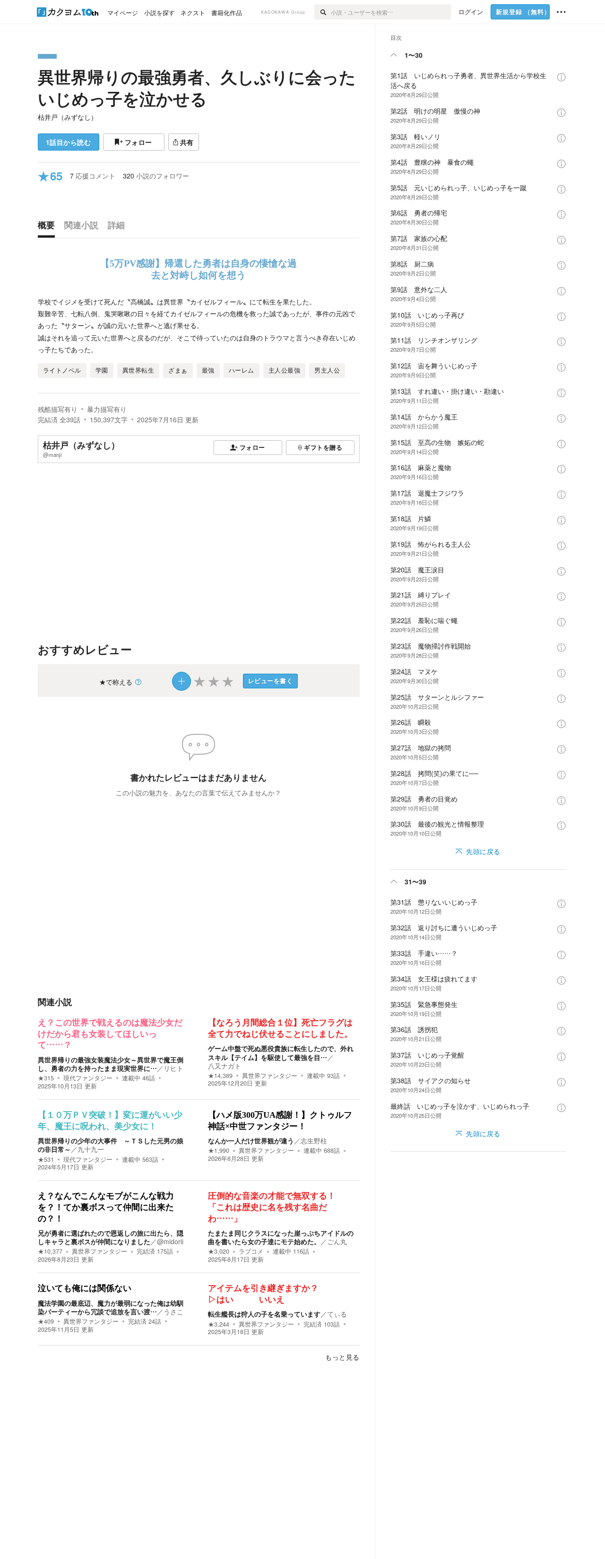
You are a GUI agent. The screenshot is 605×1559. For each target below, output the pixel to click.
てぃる (337, 1313)
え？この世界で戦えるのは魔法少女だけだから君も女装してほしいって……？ (110, 1034)
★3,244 (218, 1324)
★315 (46, 1078)
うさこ (173, 1311)
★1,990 (218, 1150)
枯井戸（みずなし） (67, 117)
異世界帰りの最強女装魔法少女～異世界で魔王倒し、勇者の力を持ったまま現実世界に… (110, 1064)
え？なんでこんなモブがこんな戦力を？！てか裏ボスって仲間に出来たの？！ (106, 1207)
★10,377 (50, 1251)
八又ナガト (224, 1065)
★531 (46, 1159)
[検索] (322, 11)
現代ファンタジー (87, 1078)
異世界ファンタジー (269, 1075)
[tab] (49, 227)
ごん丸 (337, 1241)
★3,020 (218, 1251)
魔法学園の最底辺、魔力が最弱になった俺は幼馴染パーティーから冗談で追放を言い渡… (110, 1307)
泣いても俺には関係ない (84, 1288)
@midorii (170, 1241)
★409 (46, 1321)
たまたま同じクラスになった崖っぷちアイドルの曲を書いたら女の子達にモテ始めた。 (281, 1237)
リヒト (173, 1068)
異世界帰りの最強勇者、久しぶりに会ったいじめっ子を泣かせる (197, 87)
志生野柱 (314, 1140)
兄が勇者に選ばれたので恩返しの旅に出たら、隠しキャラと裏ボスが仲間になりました (110, 1237)
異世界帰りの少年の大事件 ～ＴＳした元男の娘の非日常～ (110, 1145)
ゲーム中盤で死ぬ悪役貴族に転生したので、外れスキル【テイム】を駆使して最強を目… (281, 1052)
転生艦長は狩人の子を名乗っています (264, 1313)
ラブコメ (251, 1251)
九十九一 (91, 1149)
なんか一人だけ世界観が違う (251, 1140)
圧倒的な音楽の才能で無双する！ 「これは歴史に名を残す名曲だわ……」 (276, 1207)
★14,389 (220, 1075)
